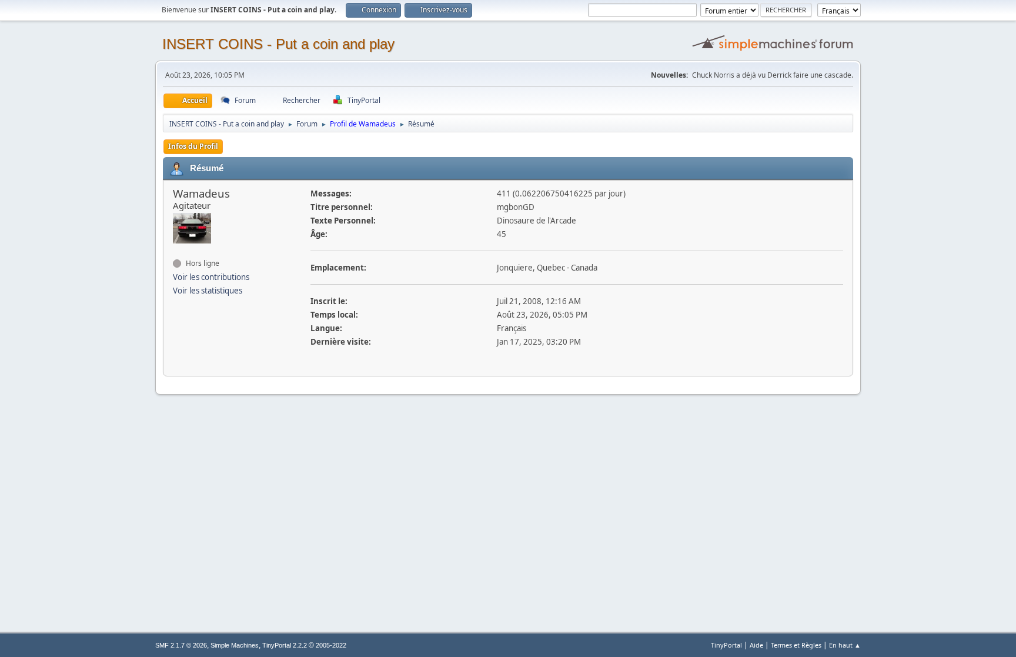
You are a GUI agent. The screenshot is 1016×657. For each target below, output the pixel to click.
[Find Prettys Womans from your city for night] (177, 251)
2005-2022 (331, 645)
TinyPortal (726, 645)
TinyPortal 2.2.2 (284, 645)
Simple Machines (234, 645)
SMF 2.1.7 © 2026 (181, 645)
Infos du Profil (193, 146)
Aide (756, 645)
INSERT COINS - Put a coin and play (278, 44)
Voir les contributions (211, 277)
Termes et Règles (796, 645)
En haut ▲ (845, 645)
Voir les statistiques (207, 290)
